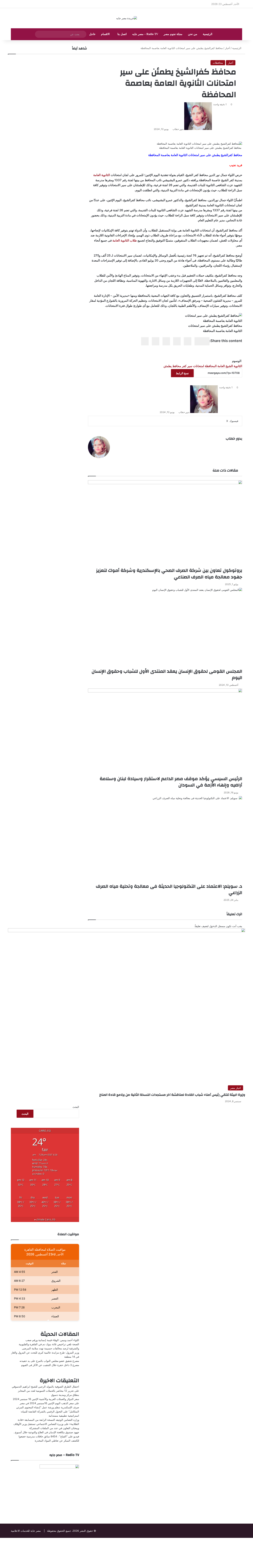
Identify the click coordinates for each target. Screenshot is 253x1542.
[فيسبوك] (252, 1539)
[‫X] (251, 1539)
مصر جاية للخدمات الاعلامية (26, 1530)
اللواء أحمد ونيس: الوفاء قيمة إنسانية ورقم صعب (52, 1340)
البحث (76, 1106)
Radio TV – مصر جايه (145, 34)
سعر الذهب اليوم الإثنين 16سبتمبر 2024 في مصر (47, 1403)
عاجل (92, 34)
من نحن (192, 34)
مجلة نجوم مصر (173, 34)
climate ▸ (45, 1219)
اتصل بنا (122, 34)
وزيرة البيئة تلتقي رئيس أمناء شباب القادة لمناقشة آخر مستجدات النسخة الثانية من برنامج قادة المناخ (172, 1095)
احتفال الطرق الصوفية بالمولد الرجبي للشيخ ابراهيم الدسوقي (45, 1386)
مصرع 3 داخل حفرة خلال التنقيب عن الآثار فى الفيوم (50, 1365)
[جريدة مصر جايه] (126, 18)
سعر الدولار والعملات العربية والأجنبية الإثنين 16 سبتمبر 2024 (46, 1399)
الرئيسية (207, 34)
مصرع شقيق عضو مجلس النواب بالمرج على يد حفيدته (49, 1360)
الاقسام (105, 34)
